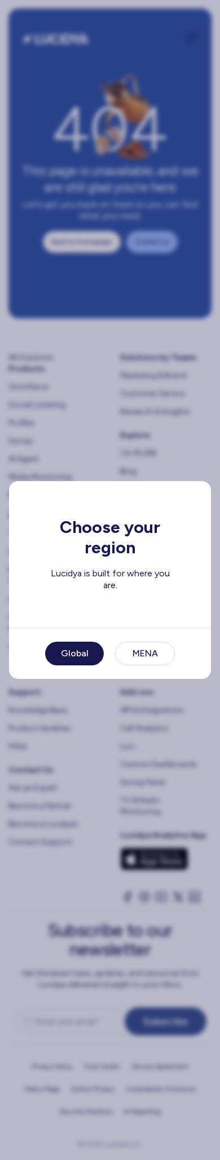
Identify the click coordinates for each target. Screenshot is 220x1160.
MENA (145, 653)
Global (75, 653)
